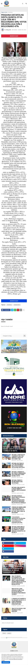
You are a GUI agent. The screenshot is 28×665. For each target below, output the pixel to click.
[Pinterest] (18, 310)
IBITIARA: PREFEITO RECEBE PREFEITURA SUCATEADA (17, 482)
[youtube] (8, 546)
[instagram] (20, 546)
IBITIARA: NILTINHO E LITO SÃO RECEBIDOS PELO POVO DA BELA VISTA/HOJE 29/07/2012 (18, 465)
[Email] (21, 310)
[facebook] (8, 543)
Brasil (4, 633)
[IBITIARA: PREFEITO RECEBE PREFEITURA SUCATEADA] (6, 482)
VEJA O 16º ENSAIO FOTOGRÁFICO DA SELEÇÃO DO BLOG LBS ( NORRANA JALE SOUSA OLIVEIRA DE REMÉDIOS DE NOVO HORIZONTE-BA (13, 567)
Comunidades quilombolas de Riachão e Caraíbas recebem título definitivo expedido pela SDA (18, 519)
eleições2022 (17, 304)
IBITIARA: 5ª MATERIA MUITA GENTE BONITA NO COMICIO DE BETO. (13, 449)
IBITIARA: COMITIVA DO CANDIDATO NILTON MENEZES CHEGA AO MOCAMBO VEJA (18, 457)
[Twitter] (12, 310)
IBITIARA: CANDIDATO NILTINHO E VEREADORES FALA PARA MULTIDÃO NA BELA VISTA (19, 474)
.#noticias (10, 12)
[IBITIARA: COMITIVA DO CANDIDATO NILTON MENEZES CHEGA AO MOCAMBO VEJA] (6, 457)
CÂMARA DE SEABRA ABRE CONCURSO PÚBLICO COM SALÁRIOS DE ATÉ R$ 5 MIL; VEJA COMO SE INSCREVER (19, 509)
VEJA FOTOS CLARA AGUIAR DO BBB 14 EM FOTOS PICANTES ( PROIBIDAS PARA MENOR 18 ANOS (18, 591)
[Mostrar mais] (23, 310)
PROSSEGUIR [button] (6, 662)
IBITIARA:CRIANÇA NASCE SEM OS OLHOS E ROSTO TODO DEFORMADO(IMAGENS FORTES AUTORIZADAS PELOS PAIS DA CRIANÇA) (19, 499)
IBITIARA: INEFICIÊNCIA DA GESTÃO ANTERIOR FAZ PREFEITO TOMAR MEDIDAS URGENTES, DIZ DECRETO (18, 529)
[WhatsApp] (15, 310)
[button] (1, 3)
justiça (9, 633)
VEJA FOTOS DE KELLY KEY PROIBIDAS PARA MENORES (19, 610)
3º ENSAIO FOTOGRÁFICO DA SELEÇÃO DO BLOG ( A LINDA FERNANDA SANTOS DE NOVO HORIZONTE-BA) (19, 601)
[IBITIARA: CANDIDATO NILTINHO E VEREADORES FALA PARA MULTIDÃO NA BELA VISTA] (6, 474)
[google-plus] (20, 548)
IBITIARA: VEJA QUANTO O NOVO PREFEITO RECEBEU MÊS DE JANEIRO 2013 (19, 489)
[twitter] (20, 543)
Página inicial (4, 12)
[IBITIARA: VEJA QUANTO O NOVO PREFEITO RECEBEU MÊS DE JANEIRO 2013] (6, 489)
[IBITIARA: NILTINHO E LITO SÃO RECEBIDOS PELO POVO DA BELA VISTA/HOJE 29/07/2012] (6, 465)
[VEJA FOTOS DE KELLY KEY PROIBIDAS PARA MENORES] (6, 610)
